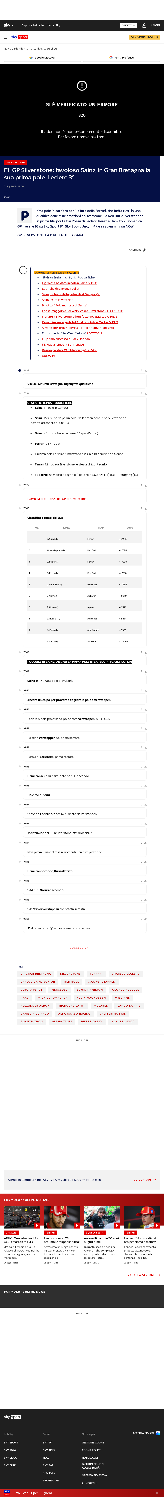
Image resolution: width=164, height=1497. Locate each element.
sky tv (47, 1442)
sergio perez (31, 989)
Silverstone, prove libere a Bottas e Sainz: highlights (78, 327)
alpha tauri (62, 1021)
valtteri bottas (113, 1013)
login (155, 25)
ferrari (96, 973)
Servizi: (47, 1434)
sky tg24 (10, 1450)
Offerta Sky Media (94, 1475)
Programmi (51, 1480)
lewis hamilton (90, 989)
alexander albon (35, 1005)
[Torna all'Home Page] (20, 37)
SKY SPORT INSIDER (144, 37)
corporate (89, 1482)
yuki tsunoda (123, 1021)
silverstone (70, 973)
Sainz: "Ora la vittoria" (57, 299)
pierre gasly (91, 1021)
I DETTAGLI (94, 333)
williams (122, 997)
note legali (90, 1457)
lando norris (129, 1005)
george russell (125, 989)
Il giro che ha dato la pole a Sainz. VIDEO (69, 283)
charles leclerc (126, 973)
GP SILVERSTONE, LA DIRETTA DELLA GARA (50, 235)
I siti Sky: (9, 1434)
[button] (76, 1493)
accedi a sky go (143, 1433)
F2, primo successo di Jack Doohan (66, 339)
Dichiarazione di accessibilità (93, 1466)
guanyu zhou (32, 1021)
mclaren (101, 1005)
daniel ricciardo (35, 1013)
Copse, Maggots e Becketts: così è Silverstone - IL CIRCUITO (82, 311)
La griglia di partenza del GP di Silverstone (56, 498)
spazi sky (49, 1472)
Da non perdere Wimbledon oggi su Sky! (69, 350)
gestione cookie (93, 1442)
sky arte (10, 1465)
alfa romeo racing (74, 1013)
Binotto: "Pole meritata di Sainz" (64, 305)
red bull (71, 981)
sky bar (48, 1465)
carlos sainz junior (38, 981)
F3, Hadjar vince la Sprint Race (63, 344)
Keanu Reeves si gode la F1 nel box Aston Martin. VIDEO (80, 322)
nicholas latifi (72, 1005)
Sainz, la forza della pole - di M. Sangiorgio (71, 294)
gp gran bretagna (36, 973)
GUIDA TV (48, 355)
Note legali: (88, 1434)
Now (46, 1457)
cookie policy (91, 1450)
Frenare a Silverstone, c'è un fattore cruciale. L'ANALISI (80, 316)
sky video (10, 1457)
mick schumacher (53, 997)
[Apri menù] (5, 37)
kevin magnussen (91, 997)
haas (25, 997)
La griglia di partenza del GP (61, 288)
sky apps (49, 1450)
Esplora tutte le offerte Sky (41, 25)
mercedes (60, 989)
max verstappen (101, 981)
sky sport (11, 1442)
